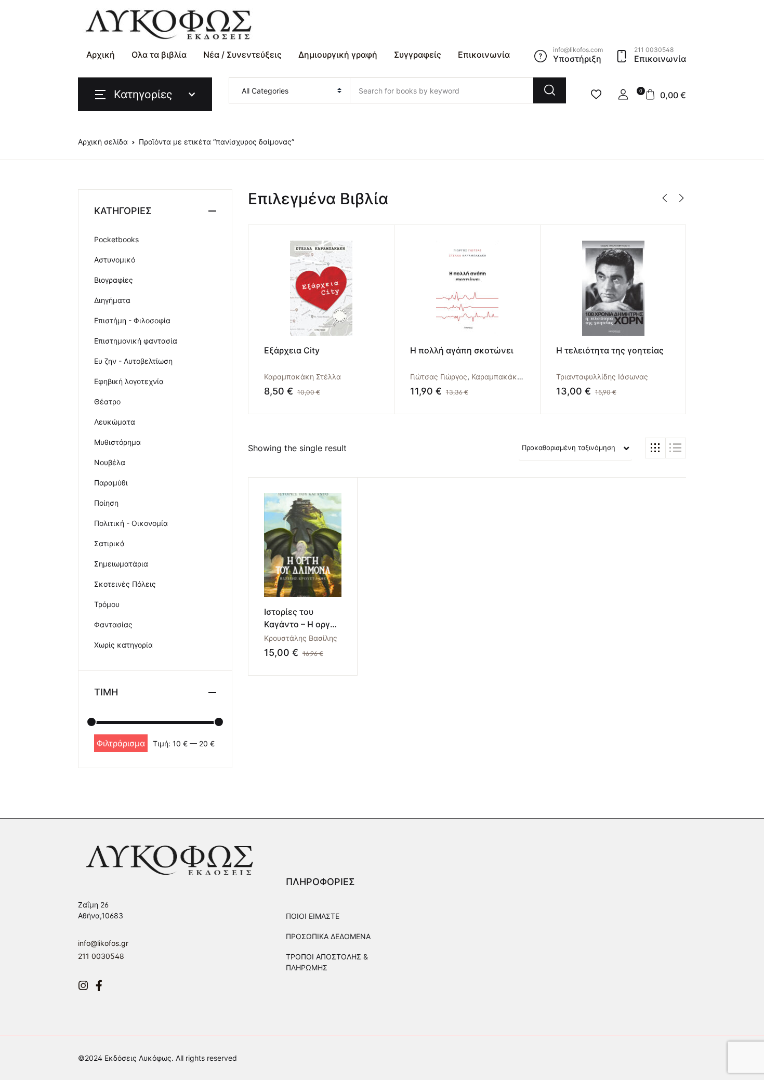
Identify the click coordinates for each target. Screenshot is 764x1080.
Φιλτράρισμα (121, 743)
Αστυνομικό (114, 259)
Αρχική (100, 54)
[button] (623, 95)
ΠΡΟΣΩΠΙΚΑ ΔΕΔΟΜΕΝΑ (328, 936)
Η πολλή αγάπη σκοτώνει (461, 350)
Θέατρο (107, 401)
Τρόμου (107, 604)
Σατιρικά (109, 543)
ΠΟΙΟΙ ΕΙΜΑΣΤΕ (312, 916)
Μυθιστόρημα (117, 442)
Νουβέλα (109, 462)
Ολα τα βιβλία (159, 54)
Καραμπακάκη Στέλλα (302, 376)
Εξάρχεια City (292, 350)
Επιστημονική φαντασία (135, 340)
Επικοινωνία (484, 54)
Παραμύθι (111, 482)
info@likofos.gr (103, 943)
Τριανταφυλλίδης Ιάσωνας (602, 376)
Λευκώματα (114, 421)
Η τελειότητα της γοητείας (610, 350)
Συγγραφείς (417, 54)
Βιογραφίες (113, 279)
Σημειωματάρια (121, 563)
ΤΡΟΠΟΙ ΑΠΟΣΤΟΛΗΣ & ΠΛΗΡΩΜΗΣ (327, 962)
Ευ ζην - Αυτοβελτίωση (133, 361)
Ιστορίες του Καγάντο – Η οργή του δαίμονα (299, 624)
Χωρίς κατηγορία (123, 644)
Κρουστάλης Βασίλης (300, 638)
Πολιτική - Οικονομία (131, 523)
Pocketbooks (116, 239)
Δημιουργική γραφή (337, 54)
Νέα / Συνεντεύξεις (242, 54)
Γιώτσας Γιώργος (438, 376)
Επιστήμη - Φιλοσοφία (132, 320)
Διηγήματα (112, 300)
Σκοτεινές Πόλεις (125, 583)
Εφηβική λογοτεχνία (129, 381)
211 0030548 (101, 956)
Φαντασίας (113, 624)
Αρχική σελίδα (103, 141)
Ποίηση (106, 502)
